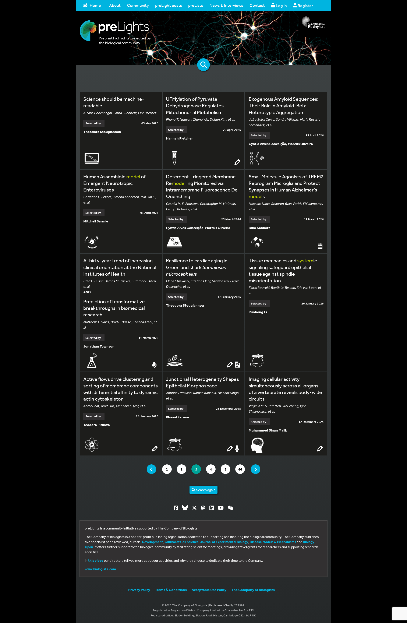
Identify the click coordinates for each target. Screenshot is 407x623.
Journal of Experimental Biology (224, 542)
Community (138, 5)
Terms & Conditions (171, 589)
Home (95, 5)
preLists (195, 5)
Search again (205, 490)
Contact (257, 5)
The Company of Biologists (253, 589)
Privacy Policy (139, 589)
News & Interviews (226, 5)
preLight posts (168, 5)
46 (241, 469)
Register (305, 5)
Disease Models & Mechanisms (273, 542)
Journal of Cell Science (181, 542)
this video (95, 560)
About (115, 5)
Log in (281, 5)
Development (152, 542)
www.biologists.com (100, 569)
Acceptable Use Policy (209, 589)
